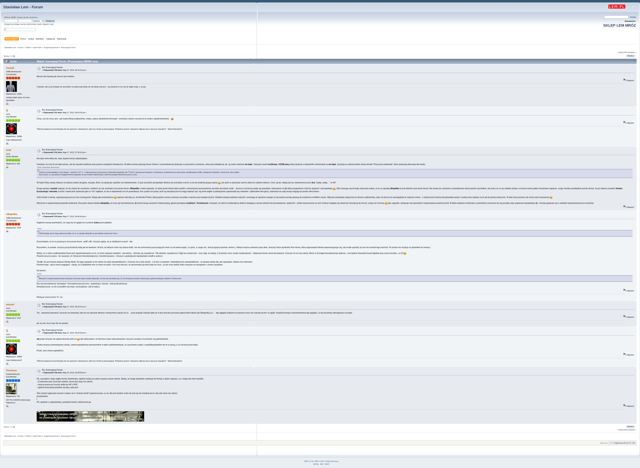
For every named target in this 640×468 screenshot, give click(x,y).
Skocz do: (604, 443)
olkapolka (11, 214)
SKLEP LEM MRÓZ (619, 25)
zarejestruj (33, 17)
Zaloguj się (21, 17)
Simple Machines (331, 461)
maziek (10, 67)
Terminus (11, 370)
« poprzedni (622, 52)
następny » (631, 52)
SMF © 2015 (319, 461)
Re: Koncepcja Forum (52, 67)
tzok (8, 150)
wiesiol (10, 304)
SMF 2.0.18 (308, 461)
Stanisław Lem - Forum (23, 7)
